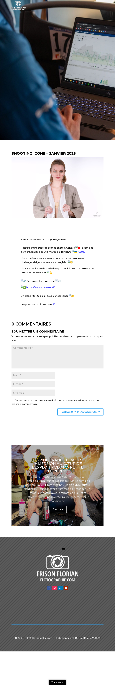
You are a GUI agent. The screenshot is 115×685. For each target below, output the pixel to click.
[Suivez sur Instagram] (54, 588)
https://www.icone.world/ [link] (40, 287)
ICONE (81, 252)
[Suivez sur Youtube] (66, 588)
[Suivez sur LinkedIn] (60, 588)
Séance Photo (60, 477)
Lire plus (57, 509)
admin (37, 477)
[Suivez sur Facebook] (49, 588)
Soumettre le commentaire (80, 412)
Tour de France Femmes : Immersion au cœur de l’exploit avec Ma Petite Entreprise (57, 465)
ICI (54, 304)
